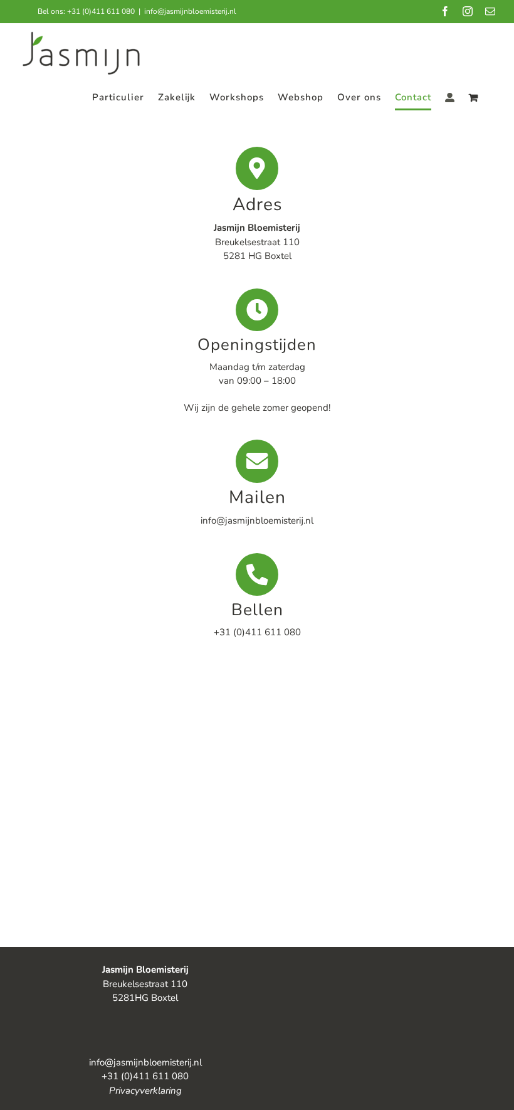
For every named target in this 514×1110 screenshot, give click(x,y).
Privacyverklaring (145, 1090)
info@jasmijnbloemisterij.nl (190, 11)
